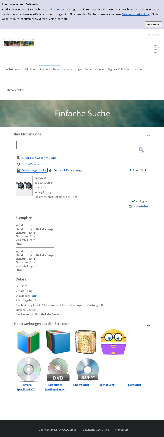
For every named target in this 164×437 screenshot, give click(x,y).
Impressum (122, 429)
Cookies (60, 9)
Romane (27, 385)
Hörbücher (134, 385)
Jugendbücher (107, 385)
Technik (34, 295)
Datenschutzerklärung (96, 429)
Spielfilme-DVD (25, 389)
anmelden (154, 34)
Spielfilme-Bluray (55, 389)
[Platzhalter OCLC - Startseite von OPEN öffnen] (19, 42)
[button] (155, 49)
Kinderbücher (81, 385)
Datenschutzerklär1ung (136, 14)
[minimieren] (148, 135)
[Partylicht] (24, 186)
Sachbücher (55, 385)
